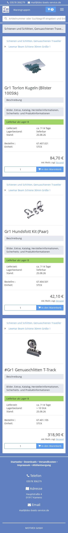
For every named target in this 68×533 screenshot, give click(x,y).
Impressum (23, 465)
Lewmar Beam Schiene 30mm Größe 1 (30, 46)
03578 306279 (17, 2)
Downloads (30, 461)
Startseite (16, 461)
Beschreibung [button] (14, 100)
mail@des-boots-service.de (46, 2)
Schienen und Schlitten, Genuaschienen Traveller (34, 41)
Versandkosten (47, 461)
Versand (60, 162)
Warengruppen (21, 9)
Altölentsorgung (41, 465)
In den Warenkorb (51, 169)
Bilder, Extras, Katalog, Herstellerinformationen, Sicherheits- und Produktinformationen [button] (32, 111)
